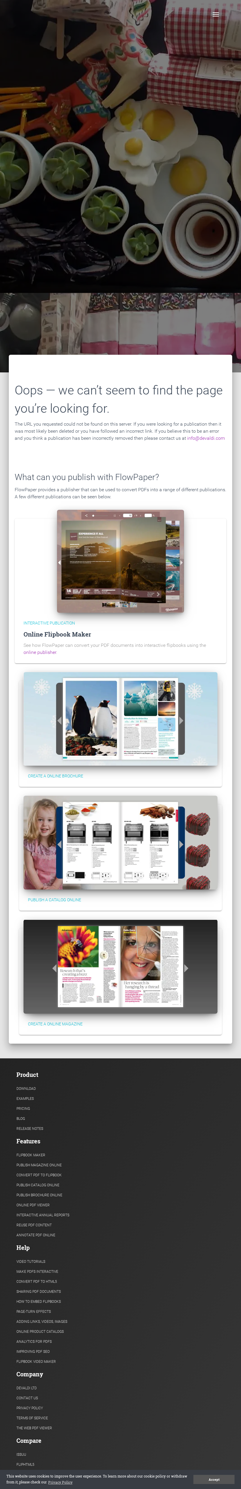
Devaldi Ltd (26, 1388)
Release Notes (29, 1129)
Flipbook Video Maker (36, 1362)
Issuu (21, 1455)
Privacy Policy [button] (60, 1482)
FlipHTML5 (25, 1465)
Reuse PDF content (34, 1225)
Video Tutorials (30, 1262)
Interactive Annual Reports (42, 1215)
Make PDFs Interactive (37, 1272)
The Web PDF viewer (34, 1428)
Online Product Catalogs (40, 1332)
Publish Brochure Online (39, 1195)
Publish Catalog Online (37, 1185)
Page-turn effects (33, 1312)
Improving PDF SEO (33, 1352)
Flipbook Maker (30, 1155)
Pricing (23, 1109)
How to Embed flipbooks (38, 1302)
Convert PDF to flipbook (39, 1175)
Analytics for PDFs (34, 1342)
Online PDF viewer (33, 1205)
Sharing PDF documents (38, 1292)
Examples (25, 1099)
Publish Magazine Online (39, 1165)
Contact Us (27, 1398)
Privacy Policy (29, 1408)
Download (26, 1089)
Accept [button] (214, 1480)
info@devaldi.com (206, 438)
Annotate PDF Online (35, 1235)
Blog (20, 1119)
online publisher (40, 652)
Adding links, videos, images (41, 1322)
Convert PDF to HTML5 (36, 1282)
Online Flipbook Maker (57, 634)
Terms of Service (32, 1418)
